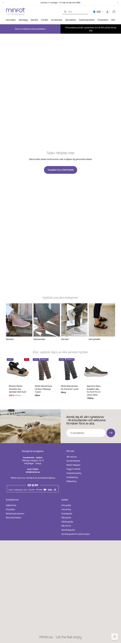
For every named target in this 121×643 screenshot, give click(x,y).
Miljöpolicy (71, 481)
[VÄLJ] (103, 377)
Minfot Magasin (73, 464)
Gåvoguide (66, 517)
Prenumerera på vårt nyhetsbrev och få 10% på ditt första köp (90, 29)
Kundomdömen (73, 460)
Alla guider (66, 505)
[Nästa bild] (111, 380)
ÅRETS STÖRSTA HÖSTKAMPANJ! (30, 29)
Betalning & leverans (15, 513)
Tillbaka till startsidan (61, 169)
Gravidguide (66, 513)
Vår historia (71, 456)
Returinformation (13, 517)
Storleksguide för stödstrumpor (75, 534)
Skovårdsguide (68, 529)
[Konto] (107, 11)
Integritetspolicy (73, 473)
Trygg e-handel (73, 468)
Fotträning (66, 509)
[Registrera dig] (111, 433)
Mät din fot (66, 525)
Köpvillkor (10, 509)
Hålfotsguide (67, 521)
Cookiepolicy (72, 477)
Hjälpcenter (11, 505)
